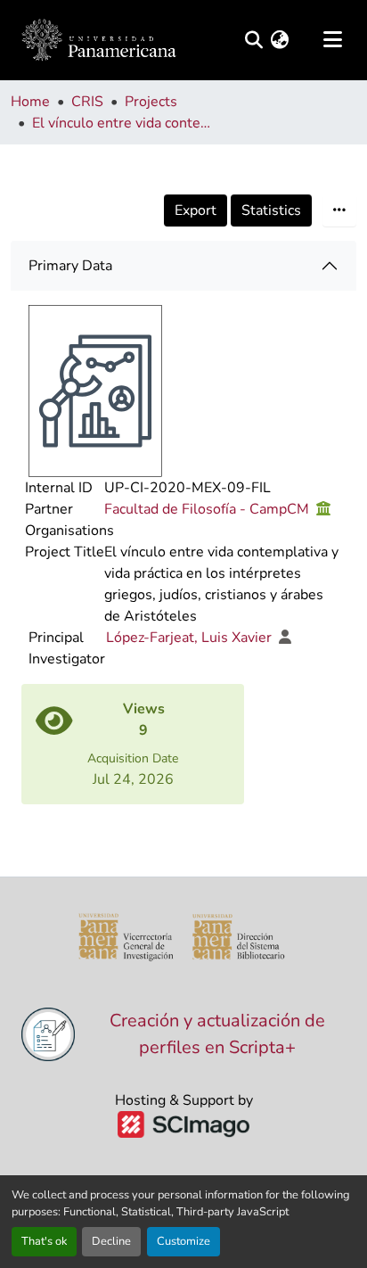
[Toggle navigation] (332, 40)
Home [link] (30, 101)
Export (195, 210)
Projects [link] (151, 101)
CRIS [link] (87, 101)
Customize (183, 1241)
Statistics (271, 210)
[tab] (183, 266)
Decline (111, 1241)
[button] (99, 40)
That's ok (44, 1241)
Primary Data (70, 266)
